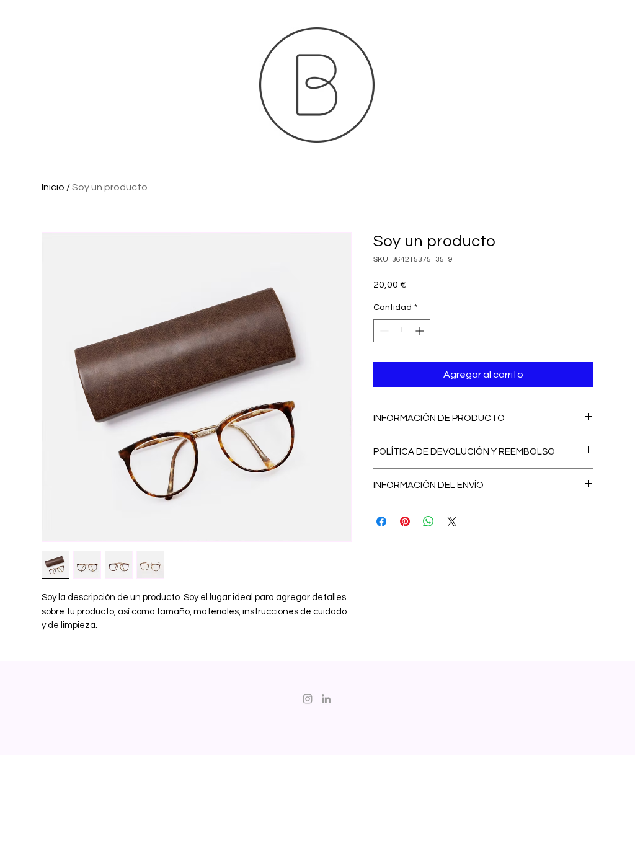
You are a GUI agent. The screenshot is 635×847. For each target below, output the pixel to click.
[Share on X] (452, 521)
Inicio (53, 187)
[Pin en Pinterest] (404, 521)
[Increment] (421, 331)
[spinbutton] (402, 331)
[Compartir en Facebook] (381, 521)
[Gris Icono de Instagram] (307, 699)
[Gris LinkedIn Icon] (326, 699)
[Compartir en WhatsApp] (428, 521)
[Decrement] (383, 331)
